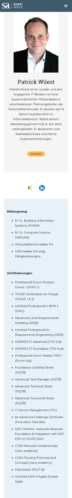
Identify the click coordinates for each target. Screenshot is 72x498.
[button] (66, 6)
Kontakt (36, 154)
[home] (11, 4)
